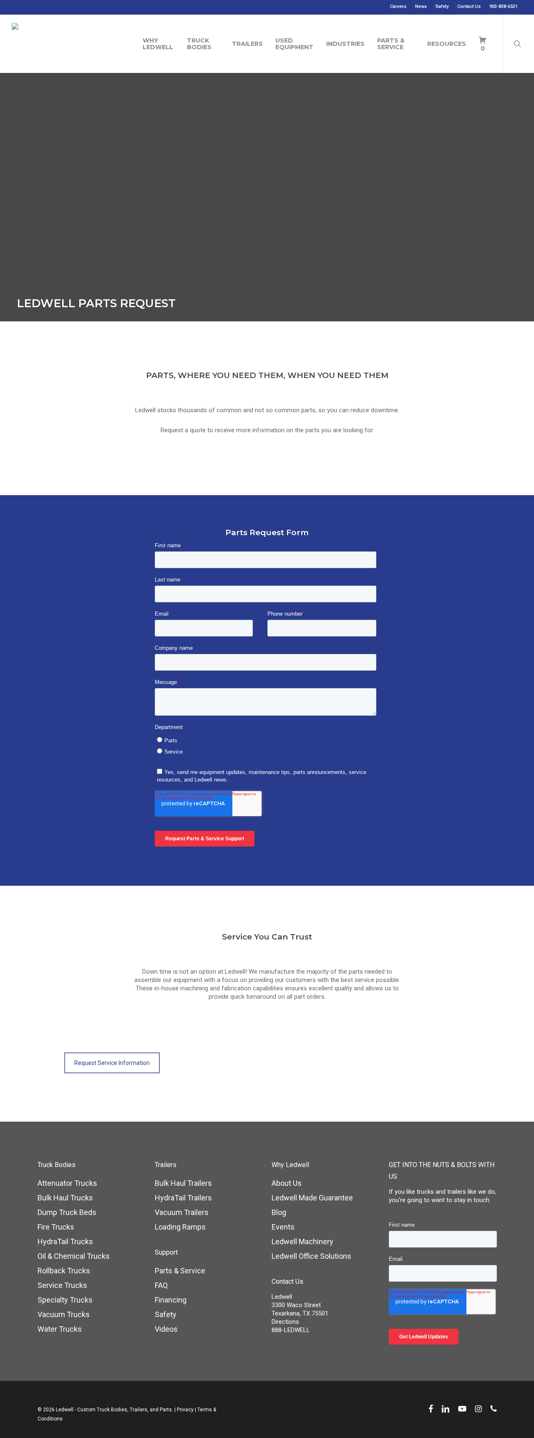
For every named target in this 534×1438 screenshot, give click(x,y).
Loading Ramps (180, 1227)
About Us (287, 1183)
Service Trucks (62, 1285)
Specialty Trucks (65, 1299)
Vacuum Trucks (64, 1314)
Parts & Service (180, 1270)
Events (283, 1227)
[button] (112, 1062)
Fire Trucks (56, 1227)
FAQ (161, 1285)
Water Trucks (60, 1329)
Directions (285, 1321)
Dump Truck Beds (67, 1212)
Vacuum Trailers (182, 1212)
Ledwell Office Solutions (311, 1256)
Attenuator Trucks (67, 1183)
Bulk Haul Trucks (65, 1197)
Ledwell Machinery (302, 1241)
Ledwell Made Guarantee (312, 1197)
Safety (165, 1314)
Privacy (185, 1410)
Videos (166, 1329)
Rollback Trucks (64, 1270)
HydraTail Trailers (183, 1197)
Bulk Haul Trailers (183, 1183)
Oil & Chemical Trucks (74, 1256)
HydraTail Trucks (65, 1241)
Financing (170, 1299)
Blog (279, 1212)
